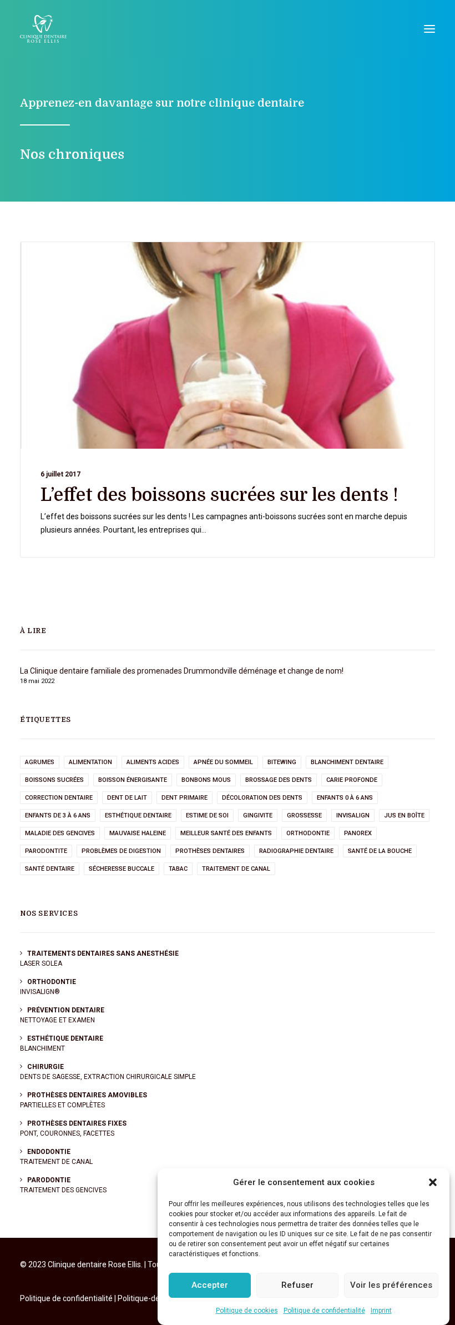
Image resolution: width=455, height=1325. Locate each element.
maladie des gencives (60, 833)
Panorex (358, 833)
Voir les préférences (391, 1285)
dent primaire (184, 797)
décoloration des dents (262, 797)
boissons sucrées (54, 780)
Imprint (381, 1310)
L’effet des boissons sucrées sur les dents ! (219, 495)
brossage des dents (278, 780)
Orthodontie (308, 833)
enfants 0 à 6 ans (345, 797)
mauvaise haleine (137, 833)
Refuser (297, 1285)
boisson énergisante (132, 780)
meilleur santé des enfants (226, 833)
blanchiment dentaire (347, 762)
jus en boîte (404, 815)
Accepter (209, 1285)
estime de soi (207, 815)
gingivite (257, 815)
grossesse (304, 815)
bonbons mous (206, 780)
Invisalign (353, 815)
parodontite (46, 851)
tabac (178, 868)
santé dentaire (49, 868)
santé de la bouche (380, 851)
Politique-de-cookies (153, 1298)
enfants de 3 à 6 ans (57, 815)
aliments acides (153, 762)
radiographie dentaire (296, 851)
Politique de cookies (247, 1310)
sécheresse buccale (121, 868)
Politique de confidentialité (324, 1310)
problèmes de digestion (121, 851)
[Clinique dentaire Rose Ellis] (43, 29)
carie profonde (351, 780)
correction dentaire (59, 797)
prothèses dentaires (210, 851)
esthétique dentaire (138, 815)
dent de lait (127, 797)
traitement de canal (236, 868)
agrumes (39, 762)
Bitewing (281, 762)
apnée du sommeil (223, 762)
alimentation (90, 762)
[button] (432, 1182)
